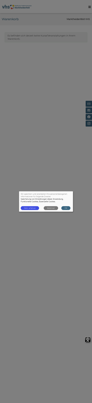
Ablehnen (51, 208)
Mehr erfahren (30, 208)
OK (66, 208)
